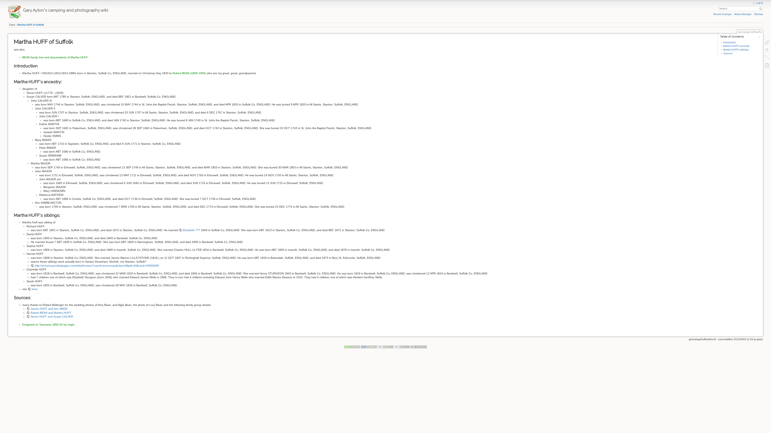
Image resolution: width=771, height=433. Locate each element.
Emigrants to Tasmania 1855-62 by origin (48, 324)
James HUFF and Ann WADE (49, 308)
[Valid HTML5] (385, 346)
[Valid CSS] (402, 346)
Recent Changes (722, 14)
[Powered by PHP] (369, 346)
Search (761, 8)
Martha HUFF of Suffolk (30, 24)
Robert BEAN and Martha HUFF (51, 312)
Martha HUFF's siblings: (736, 49)
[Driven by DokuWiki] (419, 346)
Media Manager (743, 14)
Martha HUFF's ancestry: (736, 46)
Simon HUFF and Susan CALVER (52, 316)
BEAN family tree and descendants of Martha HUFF (55, 57)
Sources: (728, 53)
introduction (729, 42)
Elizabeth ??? (191, 230)
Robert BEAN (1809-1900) (189, 73)
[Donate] (352, 346)
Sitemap (758, 14)
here (35, 289)
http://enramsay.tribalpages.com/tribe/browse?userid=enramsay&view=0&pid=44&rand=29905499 (97, 265)
